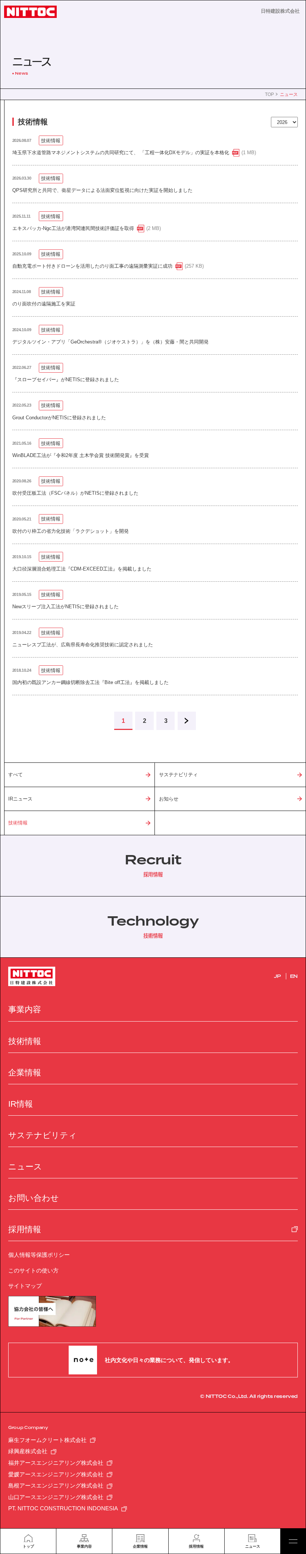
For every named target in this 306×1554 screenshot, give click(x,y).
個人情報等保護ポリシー (39, 1255)
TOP (269, 94)
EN (294, 976)
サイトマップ (25, 1286)
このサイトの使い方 (33, 1270)
